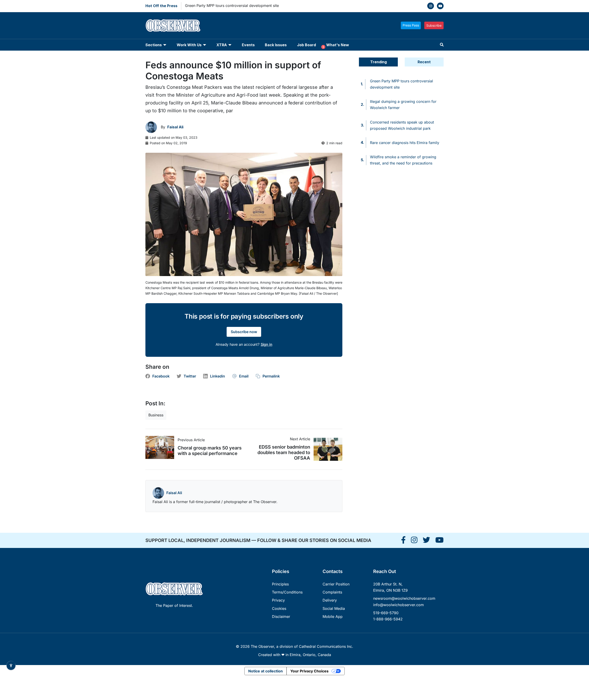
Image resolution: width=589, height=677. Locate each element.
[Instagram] (430, 6)
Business (155, 415)
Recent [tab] (424, 62)
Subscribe (434, 25)
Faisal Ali (174, 492)
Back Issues (276, 45)
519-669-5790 (385, 613)
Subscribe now (244, 331)
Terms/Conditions (287, 592)
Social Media (334, 608)
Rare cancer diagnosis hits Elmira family (404, 142)
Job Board (306, 45)
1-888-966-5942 (388, 619)
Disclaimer (281, 616)
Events (248, 45)
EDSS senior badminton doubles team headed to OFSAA (283, 452)
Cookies (279, 608)
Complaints (332, 592)
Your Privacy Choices (309, 671)
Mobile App (333, 616)
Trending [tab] (378, 62)
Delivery (330, 600)
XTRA (222, 45)
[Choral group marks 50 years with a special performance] (161, 447)
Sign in (266, 344)
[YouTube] (440, 6)
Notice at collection (265, 671)
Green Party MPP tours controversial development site (232, 5)
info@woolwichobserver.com (398, 604)
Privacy (278, 600)
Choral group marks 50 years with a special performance (210, 450)
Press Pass (411, 25)
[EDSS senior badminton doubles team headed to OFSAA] (326, 449)
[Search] (442, 45)
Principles (280, 584)
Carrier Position (336, 584)
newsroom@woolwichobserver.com (404, 598)
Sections (153, 45)
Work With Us (189, 45)
